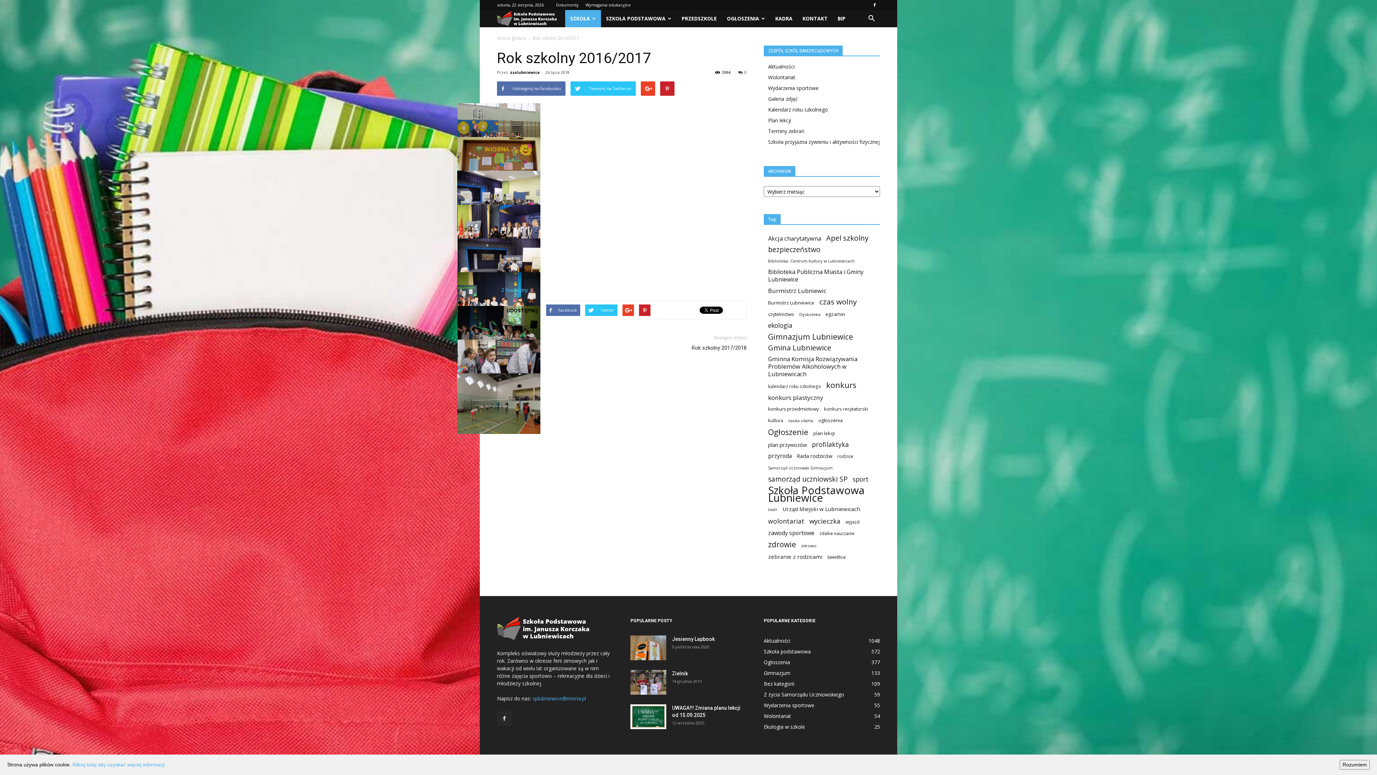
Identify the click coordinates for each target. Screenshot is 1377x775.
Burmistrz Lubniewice (791, 302)
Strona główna (511, 38)
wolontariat (786, 521)
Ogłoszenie (788, 432)
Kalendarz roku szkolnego (798, 109)
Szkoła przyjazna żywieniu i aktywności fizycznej (824, 141)
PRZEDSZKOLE (699, 18)
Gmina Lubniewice (799, 347)
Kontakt (815, 18)
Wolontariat (781, 77)
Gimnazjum (777, 673)
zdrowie (782, 544)
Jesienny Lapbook (693, 639)
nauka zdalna (800, 420)
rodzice (845, 456)
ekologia (780, 325)
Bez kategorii (779, 683)
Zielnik (680, 673)
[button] (871, 18)
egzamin (835, 314)
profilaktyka (830, 444)
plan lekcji (824, 433)
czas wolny (838, 302)
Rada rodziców (814, 455)
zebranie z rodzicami (795, 556)
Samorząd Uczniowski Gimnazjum (800, 468)
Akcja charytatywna (794, 238)
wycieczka (825, 521)
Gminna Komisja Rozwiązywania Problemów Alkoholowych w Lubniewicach (812, 366)
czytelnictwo (781, 314)
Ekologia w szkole (784, 726)
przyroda (780, 456)
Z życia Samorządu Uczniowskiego (804, 694)
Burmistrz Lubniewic (797, 290)
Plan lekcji (779, 120)
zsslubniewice (525, 72)
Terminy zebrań (786, 131)
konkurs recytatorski (846, 409)
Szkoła (580, 18)
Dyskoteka (809, 314)
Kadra (783, 18)
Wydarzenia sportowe (793, 88)
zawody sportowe (791, 533)
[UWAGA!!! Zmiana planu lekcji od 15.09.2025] (648, 716)
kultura (775, 420)
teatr (772, 509)
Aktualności (781, 66)
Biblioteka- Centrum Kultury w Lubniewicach (811, 261)
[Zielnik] (648, 682)
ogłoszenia (830, 420)
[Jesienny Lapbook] (648, 647)
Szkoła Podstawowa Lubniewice (816, 494)
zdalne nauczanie (837, 533)
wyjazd (853, 522)
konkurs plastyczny (795, 397)
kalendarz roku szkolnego (794, 386)
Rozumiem (1355, 764)
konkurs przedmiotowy (793, 409)
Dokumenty (567, 5)
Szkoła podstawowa (636, 18)
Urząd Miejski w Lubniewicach (821, 508)
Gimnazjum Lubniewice (810, 336)
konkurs (841, 385)
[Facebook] (874, 5)
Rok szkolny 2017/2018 (719, 348)
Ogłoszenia (743, 18)
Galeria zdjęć (783, 98)
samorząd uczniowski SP (808, 479)
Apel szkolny (847, 238)
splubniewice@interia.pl (559, 698)
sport (861, 479)
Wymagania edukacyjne (608, 5)
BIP (842, 18)
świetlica (836, 557)
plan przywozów (787, 444)
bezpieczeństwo (794, 249)
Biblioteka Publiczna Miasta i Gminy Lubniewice (815, 275)
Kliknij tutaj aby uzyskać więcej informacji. (119, 764)
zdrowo (809, 545)
